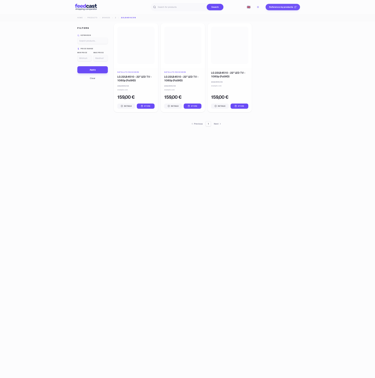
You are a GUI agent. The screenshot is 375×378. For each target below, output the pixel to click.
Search (215, 7)
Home (80, 18)
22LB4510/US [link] (128, 18)
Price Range (87, 49)
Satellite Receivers (128, 72)
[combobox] (249, 7)
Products (92, 18)
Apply (93, 69)
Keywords (86, 35)
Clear (92, 78)
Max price (98, 53)
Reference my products (281, 7)
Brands (106, 18)
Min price (82, 53)
